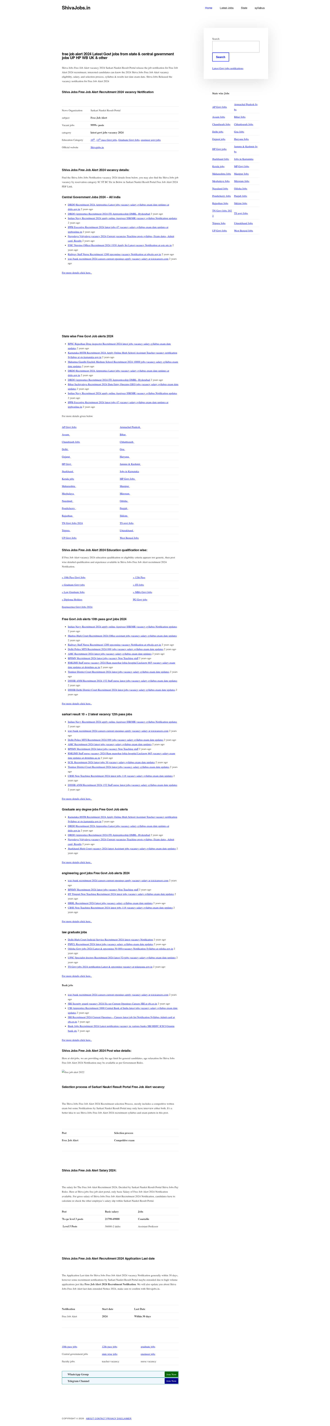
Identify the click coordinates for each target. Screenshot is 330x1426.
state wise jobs (109, 1354)
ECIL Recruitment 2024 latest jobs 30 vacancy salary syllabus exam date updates (111, 762)
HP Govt (67, 464)
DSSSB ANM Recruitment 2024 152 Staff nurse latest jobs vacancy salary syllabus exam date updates (122, 680)
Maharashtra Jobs (221, 173)
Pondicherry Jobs (221, 196)
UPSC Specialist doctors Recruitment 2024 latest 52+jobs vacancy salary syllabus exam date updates (122, 957)
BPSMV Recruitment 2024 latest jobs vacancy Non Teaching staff (103, 658)
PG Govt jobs (140, 599)
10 (93, 140)
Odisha (124, 501)
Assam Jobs (218, 117)
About (90, 1418)
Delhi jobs (217, 131)
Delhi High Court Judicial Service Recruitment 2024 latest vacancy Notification (110, 939)
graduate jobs (148, 1346)
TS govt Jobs (127, 523)
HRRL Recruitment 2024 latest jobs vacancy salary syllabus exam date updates (110, 903)
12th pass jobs (109, 1346)
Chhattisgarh (127, 441)
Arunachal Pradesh (130, 427)
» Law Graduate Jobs (73, 592)
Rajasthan (67, 515)
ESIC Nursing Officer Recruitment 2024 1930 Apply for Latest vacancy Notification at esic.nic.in (120, 245)
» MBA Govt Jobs (142, 592)
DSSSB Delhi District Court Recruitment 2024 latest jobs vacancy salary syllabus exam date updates (121, 689)
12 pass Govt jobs (106, 140)
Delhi (65, 449)
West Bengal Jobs (129, 537)
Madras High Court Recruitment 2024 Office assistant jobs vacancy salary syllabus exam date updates (122, 635)
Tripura (66, 530)
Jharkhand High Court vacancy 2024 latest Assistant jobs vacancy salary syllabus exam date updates (122, 848)
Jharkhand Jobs (220, 159)
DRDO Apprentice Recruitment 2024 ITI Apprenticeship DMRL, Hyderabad (109, 213)
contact (100, 1418)
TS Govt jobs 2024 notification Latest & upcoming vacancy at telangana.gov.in (110, 966)
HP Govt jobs (219, 149)
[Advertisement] (124, 37)
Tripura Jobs (219, 223)
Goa (122, 449)
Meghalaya (68, 493)
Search (215, 38)
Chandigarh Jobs (71, 441)
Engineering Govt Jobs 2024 (77, 606)
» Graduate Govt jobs (73, 584)
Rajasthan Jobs (220, 203)
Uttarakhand (127, 530)
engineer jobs (148, 1354)
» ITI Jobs (138, 584)
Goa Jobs (239, 131)
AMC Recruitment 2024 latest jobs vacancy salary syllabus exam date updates (110, 653)
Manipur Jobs (241, 173)
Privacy (111, 1418)
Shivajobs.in (97, 147)
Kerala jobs (68, 478)
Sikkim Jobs (240, 203)
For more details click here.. (77, 272)
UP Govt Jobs (69, 537)
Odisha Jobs (240, 188)
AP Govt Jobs (69, 427)
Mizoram (125, 493)
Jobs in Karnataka (129, 471)
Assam (66, 434)
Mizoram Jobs (241, 181)
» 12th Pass (139, 577)
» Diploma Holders (72, 599)
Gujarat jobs (218, 139)
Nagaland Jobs (220, 188)
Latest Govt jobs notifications (227, 68)
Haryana (125, 456)
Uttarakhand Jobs (243, 223)
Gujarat (66, 456)
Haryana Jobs (241, 139)
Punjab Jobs (240, 196)
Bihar (123, 434)
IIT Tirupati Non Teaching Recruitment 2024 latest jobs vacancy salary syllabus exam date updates (121, 894)
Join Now (171, 1374)
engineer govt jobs (151, 140)
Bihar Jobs (239, 117)
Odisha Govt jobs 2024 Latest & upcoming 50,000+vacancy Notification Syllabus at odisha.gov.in (120, 948)
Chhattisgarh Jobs (243, 124)
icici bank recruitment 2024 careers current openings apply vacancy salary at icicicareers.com (118, 258)
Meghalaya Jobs (221, 181)
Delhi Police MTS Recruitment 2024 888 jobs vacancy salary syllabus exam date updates (115, 649)
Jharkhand (68, 471)
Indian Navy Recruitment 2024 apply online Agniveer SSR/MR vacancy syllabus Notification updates (122, 218)
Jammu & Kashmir (130, 464)
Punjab (124, 508)
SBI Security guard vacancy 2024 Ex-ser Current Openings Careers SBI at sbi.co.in (112, 1003)
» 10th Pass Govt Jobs (73, 577)
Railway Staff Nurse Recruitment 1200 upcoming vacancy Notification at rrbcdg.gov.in (114, 254)
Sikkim (124, 515)
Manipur (125, 486)
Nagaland (67, 501)
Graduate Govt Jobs (129, 140)
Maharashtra (69, 486)
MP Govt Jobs (128, 478)
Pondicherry (69, 508)
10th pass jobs (69, 1346)
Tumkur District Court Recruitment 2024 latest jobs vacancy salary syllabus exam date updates (118, 671)
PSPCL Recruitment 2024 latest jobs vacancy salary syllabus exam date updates (110, 944)
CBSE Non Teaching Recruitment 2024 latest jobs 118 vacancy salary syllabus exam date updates (120, 775)
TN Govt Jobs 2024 (72, 523)
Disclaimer (124, 1418)
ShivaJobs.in (76, 7)
